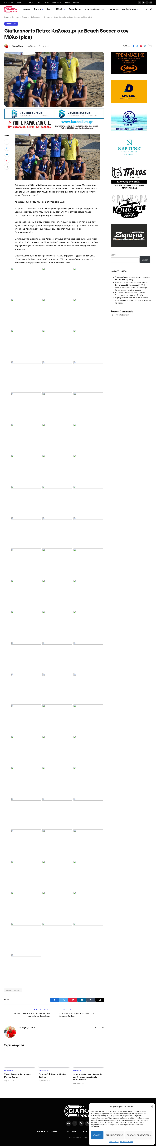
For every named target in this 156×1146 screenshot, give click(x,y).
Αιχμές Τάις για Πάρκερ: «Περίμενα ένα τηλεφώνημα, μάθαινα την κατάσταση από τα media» (133, 300)
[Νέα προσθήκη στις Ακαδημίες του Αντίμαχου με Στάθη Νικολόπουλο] (88, 1058)
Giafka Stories (129, 9)
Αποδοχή (97, 1135)
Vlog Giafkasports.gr (95, 9)
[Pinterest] (6, 160)
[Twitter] (6, 148)
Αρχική (26, 9)
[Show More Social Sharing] (150, 46)
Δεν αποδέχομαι (114, 1135)
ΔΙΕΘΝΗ (76, 3)
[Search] (151, 9)
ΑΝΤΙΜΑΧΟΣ (8, 1070)
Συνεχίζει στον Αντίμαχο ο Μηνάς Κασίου (17, 1075)
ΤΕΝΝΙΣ (46, 3)
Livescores (114, 9)
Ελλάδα (59, 9)
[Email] (6, 166)
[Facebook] (6, 141)
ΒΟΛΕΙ (38, 3)
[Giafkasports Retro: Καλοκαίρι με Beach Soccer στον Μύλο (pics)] (54, 79)
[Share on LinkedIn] (145, 46)
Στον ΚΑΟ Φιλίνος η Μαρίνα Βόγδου (52, 1075)
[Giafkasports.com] (10, 9)
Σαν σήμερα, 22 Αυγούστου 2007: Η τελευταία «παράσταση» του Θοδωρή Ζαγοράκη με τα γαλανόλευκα (131, 287)
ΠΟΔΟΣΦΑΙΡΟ (9, 3)
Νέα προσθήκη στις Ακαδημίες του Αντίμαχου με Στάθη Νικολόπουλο (88, 1077)
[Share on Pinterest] (141, 46)
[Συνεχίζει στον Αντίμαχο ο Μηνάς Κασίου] (19, 1058)
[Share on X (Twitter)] (137, 46)
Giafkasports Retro (12, 990)
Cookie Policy (114, 1142)
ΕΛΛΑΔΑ (67, 3)
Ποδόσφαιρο (11, 24)
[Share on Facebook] (133, 46)
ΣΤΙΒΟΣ (30, 3)
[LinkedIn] (6, 154)
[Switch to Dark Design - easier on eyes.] (147, 9)
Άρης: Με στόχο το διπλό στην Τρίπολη (131, 282)
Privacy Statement (126, 1142)
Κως (48, 9)
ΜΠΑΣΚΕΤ (20, 3)
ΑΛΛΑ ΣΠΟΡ (56, 3)
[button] (151, 1106)
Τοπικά (37, 9)
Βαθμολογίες (75, 9)
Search (114, 255)
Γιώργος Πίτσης (17, 46)
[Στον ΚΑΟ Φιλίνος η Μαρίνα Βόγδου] (54, 1058)
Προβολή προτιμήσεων (139, 1135)
